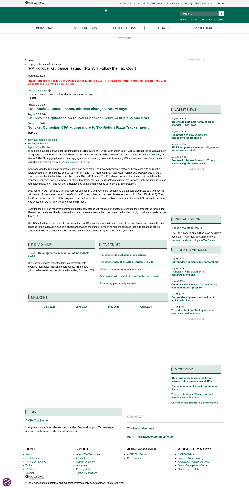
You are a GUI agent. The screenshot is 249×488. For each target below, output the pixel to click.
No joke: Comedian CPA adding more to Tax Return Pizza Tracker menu (89, 127)
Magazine (207, 19)
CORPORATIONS (124, 28)
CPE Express (134, 458)
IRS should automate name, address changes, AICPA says (77, 109)
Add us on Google (39, 90)
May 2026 (113, 307)
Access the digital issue (186, 228)
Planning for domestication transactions (122, 255)
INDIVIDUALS (45, 28)
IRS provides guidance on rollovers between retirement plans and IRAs (88, 118)
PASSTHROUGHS (85, 28)
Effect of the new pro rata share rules (120, 269)
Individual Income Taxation (42, 139)
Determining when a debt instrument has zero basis (129, 276)
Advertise (81, 465)
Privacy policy (84, 469)
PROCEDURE (204, 28)
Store (221, 3)
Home (183, 19)
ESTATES (164, 28)
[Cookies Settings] (7, 482)
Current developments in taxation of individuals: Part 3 (192, 299)
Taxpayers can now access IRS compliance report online (189, 136)
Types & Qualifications (40, 147)
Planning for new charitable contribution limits (194, 387)
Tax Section (173, 3)
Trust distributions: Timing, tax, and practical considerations (192, 312)
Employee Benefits (38, 143)
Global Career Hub (188, 469)
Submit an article (85, 461)
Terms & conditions (86, 472)
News (194, 19)
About (88, 454)
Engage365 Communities (199, 3)
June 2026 (82, 307)
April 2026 (146, 307)
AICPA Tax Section (37, 420)
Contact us (82, 458)
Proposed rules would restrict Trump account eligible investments (193, 162)
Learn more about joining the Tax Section (193, 240)
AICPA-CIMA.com (152, 3)
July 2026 (49, 307)
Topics (220, 19)
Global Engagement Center (193, 465)
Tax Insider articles (35, 461)
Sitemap (30, 472)
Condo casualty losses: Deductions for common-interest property (194, 286)
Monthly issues (33, 458)
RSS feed (30, 469)
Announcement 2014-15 (75, 162)
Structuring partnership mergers (118, 283)
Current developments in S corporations (195, 261)
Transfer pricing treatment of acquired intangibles (188, 273)
